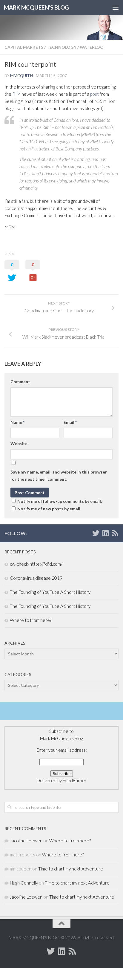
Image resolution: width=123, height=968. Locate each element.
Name (17, 422)
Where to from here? (30, 620)
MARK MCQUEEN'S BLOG (36, 7)
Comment (20, 381)
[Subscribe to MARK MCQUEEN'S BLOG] (115, 533)
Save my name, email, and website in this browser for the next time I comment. (58, 475)
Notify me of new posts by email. (49, 508)
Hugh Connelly (24, 882)
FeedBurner (75, 780)
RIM (16, 94)
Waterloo (92, 47)
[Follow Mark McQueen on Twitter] (95, 533)
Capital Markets (23, 47)
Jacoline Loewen (26, 840)
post (94, 94)
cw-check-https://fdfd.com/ (36, 564)
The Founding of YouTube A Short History (50, 592)
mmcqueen (21, 75)
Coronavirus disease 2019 (36, 578)
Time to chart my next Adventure (70, 868)
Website (18, 443)
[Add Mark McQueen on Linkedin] (105, 533)
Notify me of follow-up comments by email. (59, 501)
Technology (61, 47)
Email (70, 422)
